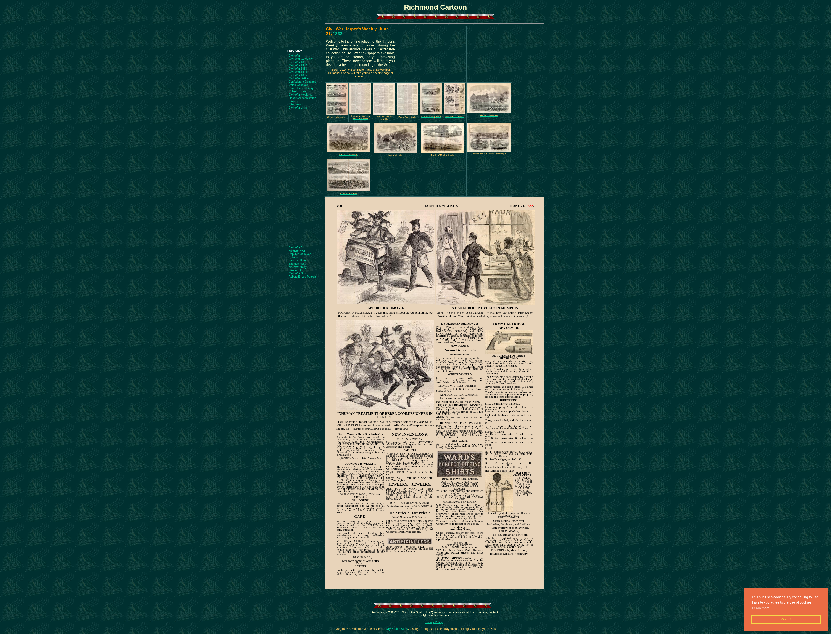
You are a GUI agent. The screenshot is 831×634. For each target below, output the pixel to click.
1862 (337, 33)
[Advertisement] (304, 36)
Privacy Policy (434, 622)
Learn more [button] (761, 608)
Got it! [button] (786, 619)
